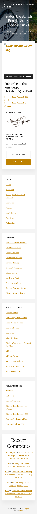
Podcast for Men (13, 401)
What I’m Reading (13, 371)
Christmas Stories (14, 257)
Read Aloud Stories (14, 323)
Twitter (9, 391)
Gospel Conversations (16, 288)
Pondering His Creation (16, 317)
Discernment (11, 273)
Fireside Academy (14, 283)
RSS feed (10, 396)
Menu (32, 5)
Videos (9, 351)
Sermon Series (12, 328)
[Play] (7, 76)
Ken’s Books (11, 213)
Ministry (9, 208)
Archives (10, 218)
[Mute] (24, 76)
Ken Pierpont (10, 452)
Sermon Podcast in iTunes (17, 419)
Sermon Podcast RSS (15, 424)
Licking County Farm (15, 293)
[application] (18, 76)
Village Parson (12, 356)
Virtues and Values (14, 361)
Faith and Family (13, 278)
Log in (26, 508)
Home (8, 184)
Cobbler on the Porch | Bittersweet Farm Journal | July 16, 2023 (20, 455)
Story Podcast (18, 34)
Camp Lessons (12, 252)
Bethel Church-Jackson (16, 242)
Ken (8, 463)
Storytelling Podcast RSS (17, 414)
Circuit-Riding (12, 263)
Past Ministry (12, 312)
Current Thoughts (14, 268)
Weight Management (15, 366)
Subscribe (10, 223)
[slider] (29, 76)
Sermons (10, 203)
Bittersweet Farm (15, 5)
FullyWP (21, 510)
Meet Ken (10, 189)
